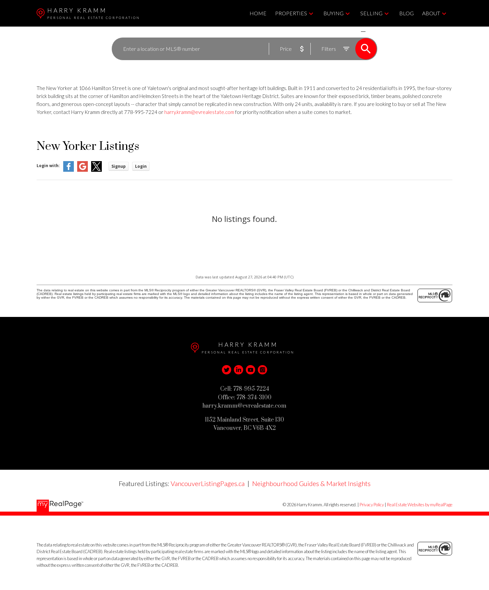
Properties (291, 13)
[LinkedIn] (238, 369)
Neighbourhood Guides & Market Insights (311, 483)
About (431, 13)
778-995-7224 (140, 112)
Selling (371, 13)
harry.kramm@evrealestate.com (199, 112)
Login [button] (141, 166)
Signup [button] (118, 166)
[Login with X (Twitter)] (96, 170)
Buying (333, 13)
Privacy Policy (372, 504)
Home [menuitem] (257, 13)
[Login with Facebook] (68, 170)
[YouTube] (250, 369)
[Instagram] (262, 369)
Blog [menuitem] (406, 13)
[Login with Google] (82, 170)
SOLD (373, 31)
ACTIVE (347, 31)
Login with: (48, 165)
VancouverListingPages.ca (207, 483)
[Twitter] (226, 369)
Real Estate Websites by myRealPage (419, 504)
